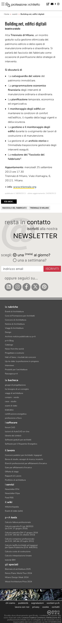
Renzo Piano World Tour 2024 (18, 573)
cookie (45, 607)
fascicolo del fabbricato (14, 208)
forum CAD (10, 427)
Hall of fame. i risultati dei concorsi (20, 357)
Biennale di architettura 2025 (18, 569)
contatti (56, 607)
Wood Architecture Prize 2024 (18, 581)
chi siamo (10, 603)
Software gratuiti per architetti (18, 439)
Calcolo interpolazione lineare (18, 555)
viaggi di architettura (14, 393)
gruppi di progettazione (15, 385)
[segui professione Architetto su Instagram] (17, 287)
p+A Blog (9, 340)
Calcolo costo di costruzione (17, 551)
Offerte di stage (12, 471)
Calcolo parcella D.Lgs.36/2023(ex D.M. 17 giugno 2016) (19, 527)
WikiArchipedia (12, 506)
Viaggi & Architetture (14, 328)
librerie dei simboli (13, 435)
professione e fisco (13, 418)
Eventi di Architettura (14, 311)
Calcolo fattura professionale (18, 522)
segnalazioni (37, 603)
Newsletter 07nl (12, 489)
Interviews (9, 365)
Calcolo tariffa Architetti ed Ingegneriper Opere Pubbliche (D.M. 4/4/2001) (21, 546)
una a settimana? (31, 260)
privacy (35, 607)
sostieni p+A (53, 603)
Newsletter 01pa (12, 493)
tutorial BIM (10, 560)
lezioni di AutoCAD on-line (17, 431)
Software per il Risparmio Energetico (21, 444)
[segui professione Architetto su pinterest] (44, 287)
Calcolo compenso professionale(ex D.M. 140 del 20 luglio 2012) (19, 540)
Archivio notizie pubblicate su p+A (20, 336)
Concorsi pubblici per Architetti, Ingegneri (23, 455)
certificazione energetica (15, 414)
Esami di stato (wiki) (14, 511)
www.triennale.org (24, 187)
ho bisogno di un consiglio (17, 389)
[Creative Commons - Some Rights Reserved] (31, 612)
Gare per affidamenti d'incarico (18, 467)
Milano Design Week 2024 (16, 577)
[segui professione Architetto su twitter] (35, 287)
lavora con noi (22, 607)
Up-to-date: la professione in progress (22, 361)
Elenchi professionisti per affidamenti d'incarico (26, 463)
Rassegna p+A (11, 373)
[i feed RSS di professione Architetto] (9, 287)
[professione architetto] (25, 5)
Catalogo (9, 344)
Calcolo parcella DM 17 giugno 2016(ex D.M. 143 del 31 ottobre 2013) (21, 533)
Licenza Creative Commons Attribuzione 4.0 (41, 617)
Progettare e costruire (14, 353)
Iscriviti (52, 268)
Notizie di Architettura (14, 324)
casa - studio (10, 401)
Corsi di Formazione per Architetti (20, 315)
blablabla (9, 409)
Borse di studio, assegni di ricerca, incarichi (24, 459)
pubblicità (23, 603)
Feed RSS (9, 497)
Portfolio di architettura (15, 480)
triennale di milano (39, 208)
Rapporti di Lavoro (13, 476)
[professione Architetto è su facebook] (26, 287)
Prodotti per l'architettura (16, 369)
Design (8, 332)
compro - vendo (12, 397)
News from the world (14, 348)
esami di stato (11, 405)
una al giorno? (34, 254)
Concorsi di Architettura (15, 320)
